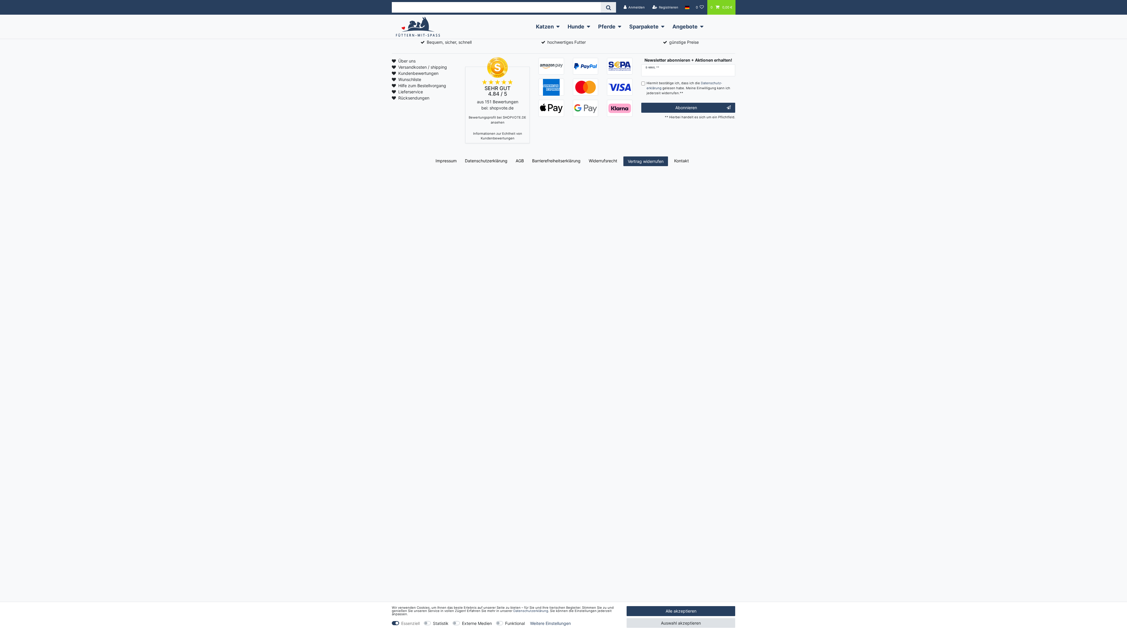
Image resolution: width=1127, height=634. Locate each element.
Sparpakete (644, 26)
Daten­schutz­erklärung (486, 160)
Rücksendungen (413, 97)
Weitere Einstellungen (550, 623)
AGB (520, 160)
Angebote (685, 26)
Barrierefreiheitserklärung (556, 160)
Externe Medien (477, 623)
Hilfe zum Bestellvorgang (422, 85)
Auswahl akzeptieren (681, 622)
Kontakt (681, 160)
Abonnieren (686, 107)
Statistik (440, 623)
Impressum (446, 160)
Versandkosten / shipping (422, 67)
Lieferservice (410, 91)
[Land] (686, 7)
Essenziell (410, 623)
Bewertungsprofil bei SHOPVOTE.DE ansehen (497, 119)
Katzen (545, 26)
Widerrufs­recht (603, 160)
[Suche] (608, 7)
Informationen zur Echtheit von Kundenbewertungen (497, 136)
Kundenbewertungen (418, 73)
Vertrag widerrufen (646, 161)
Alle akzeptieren (681, 610)
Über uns (407, 60)
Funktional (515, 623)
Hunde (576, 26)
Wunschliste (409, 79)
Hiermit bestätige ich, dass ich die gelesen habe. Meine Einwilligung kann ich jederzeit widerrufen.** (688, 88)
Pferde (606, 26)
